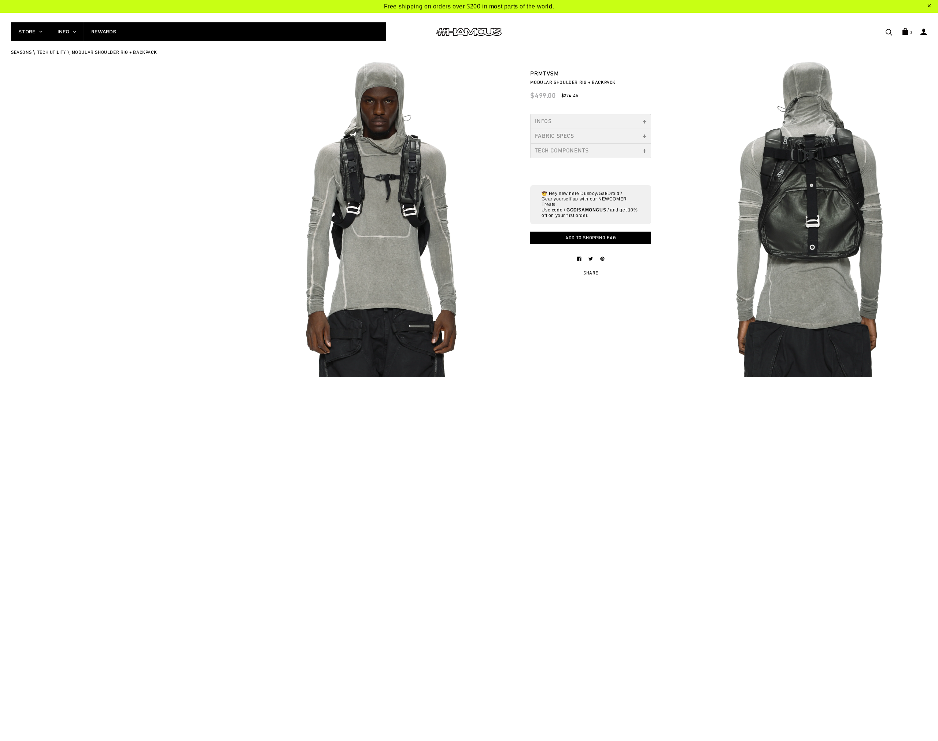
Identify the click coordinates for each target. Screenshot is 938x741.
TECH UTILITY (51, 52)
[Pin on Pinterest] (602, 258)
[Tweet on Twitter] (591, 258)
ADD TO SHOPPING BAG (590, 238)
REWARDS (103, 31)
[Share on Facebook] (580, 258)
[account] (923, 31)
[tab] (590, 121)
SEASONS (21, 52)
